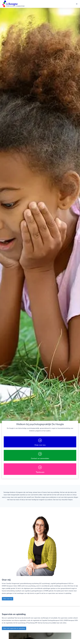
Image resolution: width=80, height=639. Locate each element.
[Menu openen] (76, 4)
